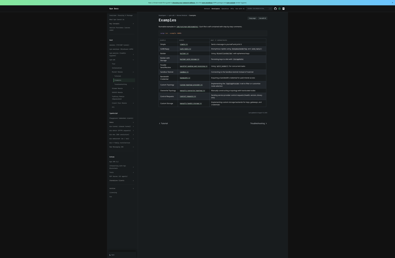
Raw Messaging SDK (116, 147)
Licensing (113, 192)
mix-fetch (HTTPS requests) (120, 130)
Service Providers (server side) (119, 29)
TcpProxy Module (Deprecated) (118, 98)
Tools (111, 172)
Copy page (252, 18)
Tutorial (117, 76)
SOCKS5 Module (117, 92)
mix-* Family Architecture (119, 143)
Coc (110, 197)
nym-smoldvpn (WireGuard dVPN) (121, 49)
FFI (113, 107)
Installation (117, 68)
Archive (112, 188)
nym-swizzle (230, 3)
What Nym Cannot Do (116, 19)
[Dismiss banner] (392, 2)
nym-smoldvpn (207, 3)
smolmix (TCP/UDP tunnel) (119, 45)
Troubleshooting (120, 84)
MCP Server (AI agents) (118, 176)
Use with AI (262, 18)
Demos (111, 122)
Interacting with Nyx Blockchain (117, 167)
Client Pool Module (119, 103)
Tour (113, 64)
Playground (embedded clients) (121, 118)
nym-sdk (112, 60)
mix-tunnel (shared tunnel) (120, 126)
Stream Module (117, 88)
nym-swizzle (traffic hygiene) (117, 54)
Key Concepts (114, 24)
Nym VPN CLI (113, 162)
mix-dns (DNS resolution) (119, 134)
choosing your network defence (183, 3)
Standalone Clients (116, 180)
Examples (118, 80)
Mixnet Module (117, 72)
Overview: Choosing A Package (120, 15)
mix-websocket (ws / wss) (119, 139)
